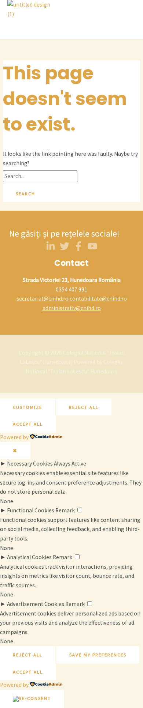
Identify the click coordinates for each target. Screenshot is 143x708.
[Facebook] (78, 248)
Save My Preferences (97, 655)
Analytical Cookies (29, 557)
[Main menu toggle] (27, 29)
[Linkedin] (50, 248)
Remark (65, 510)
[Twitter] (64, 248)
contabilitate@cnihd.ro (98, 298)
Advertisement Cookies (35, 603)
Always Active (70, 463)
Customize (27, 407)
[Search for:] (53, 176)
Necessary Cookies (30, 463)
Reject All (84, 407)
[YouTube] (92, 248)
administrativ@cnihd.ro (72, 308)
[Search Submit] (91, 176)
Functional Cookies (30, 510)
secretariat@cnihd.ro (42, 298)
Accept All (28, 424)
